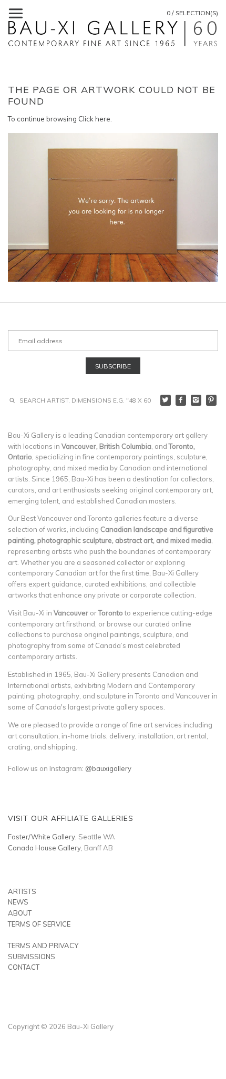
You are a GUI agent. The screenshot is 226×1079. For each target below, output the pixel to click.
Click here (94, 119)
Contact (23, 967)
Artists (22, 891)
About (20, 913)
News (18, 902)
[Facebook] (181, 400)
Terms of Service (39, 924)
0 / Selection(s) (192, 13)
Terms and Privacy (43, 945)
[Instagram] (196, 400)
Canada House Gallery (44, 848)
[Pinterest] (211, 400)
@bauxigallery (108, 768)
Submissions (31, 956)
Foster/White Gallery (41, 837)
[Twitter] (165, 400)
